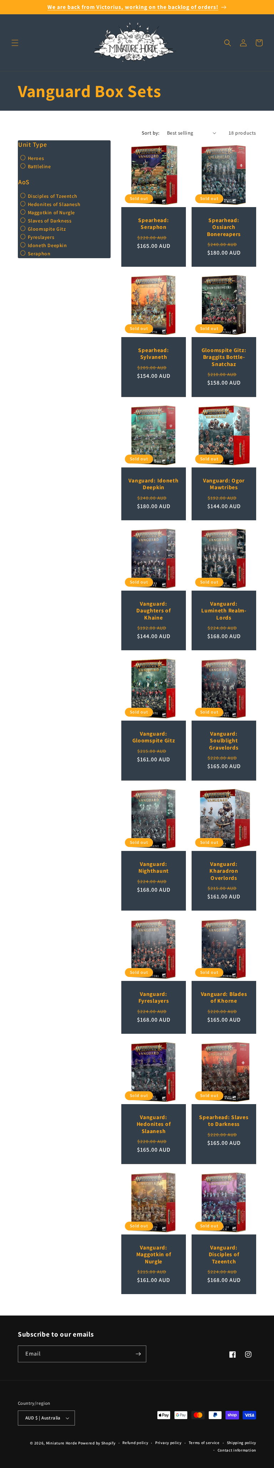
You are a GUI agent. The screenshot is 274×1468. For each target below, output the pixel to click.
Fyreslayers (40, 237)
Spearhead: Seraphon (153, 223)
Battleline (38, 166)
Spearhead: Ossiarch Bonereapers (224, 227)
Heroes (35, 158)
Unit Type (32, 145)
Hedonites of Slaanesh (53, 204)
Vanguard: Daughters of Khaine (153, 610)
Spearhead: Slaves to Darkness (223, 1120)
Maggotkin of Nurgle (50, 212)
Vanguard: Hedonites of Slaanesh (154, 1124)
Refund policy (135, 1442)
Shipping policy (242, 1442)
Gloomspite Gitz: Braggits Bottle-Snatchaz (224, 357)
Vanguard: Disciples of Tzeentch (224, 1254)
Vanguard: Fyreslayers (153, 997)
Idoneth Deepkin (46, 245)
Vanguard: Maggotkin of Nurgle (153, 1254)
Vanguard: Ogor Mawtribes (224, 484)
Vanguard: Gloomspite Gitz (153, 737)
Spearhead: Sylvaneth (153, 353)
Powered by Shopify (97, 1443)
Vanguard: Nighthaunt (153, 867)
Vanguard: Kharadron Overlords (223, 871)
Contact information (237, 1450)
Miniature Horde (61, 1443)
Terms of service (204, 1442)
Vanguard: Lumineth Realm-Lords (224, 610)
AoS (24, 182)
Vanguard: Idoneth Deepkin (153, 484)
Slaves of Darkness (48, 220)
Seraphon (38, 253)
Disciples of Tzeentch (51, 196)
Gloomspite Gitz (46, 229)
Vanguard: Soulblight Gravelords (223, 740)
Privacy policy (168, 1442)
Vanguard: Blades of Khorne (224, 997)
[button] (15, 43)
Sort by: (151, 133)
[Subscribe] (138, 1354)
